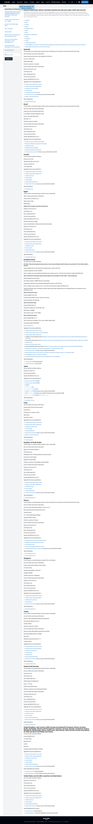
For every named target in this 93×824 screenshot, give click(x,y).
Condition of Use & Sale (31, 599)
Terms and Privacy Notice (29, 821)
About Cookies (8, 31)
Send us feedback (40, 821)
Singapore (27, 38)
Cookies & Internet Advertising (32, 92)
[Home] (7, 2)
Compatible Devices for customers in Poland (35, 354)
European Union (29, 28)
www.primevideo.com (30, 101)
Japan (26, 30)
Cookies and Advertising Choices (33, 344)
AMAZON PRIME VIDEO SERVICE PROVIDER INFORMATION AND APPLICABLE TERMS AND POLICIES (12, 14)
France (66, 336)
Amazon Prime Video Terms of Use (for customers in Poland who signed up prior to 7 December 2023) (49, 352)
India (26, 32)
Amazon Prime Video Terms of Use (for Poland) (36, 332)
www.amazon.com (29, 811)
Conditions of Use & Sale (31, 426)
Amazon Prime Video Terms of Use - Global (12, 20)
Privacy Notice (28, 90)
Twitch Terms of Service (31, 94)
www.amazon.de (29, 361)
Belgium (45, 336)
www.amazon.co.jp (29, 400)
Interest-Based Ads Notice (31, 656)
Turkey (26, 40)
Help (46, 821)
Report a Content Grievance (32, 96)
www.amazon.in (29, 439)
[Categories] (77, 2)
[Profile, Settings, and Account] (79, 2)
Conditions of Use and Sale (31, 88)
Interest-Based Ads (29, 250)
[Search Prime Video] (69, 2)
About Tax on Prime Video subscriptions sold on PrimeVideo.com (11, 41)
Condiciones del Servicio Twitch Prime (34, 548)
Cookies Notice (28, 179)
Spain (73, 336)
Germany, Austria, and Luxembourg (56, 336)
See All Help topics (9, 50)
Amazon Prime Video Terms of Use (33, 84)
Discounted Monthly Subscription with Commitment (12, 46)
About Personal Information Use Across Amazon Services (12, 35)
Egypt (26, 26)
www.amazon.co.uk (30, 771)
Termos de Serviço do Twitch (32, 151)
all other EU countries (82, 340)
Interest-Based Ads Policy (31, 181)
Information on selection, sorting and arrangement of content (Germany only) (44, 348)
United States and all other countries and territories (37, 46)
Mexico (27, 36)
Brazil (26, 22)
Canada (27, 24)
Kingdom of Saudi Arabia (31, 34)
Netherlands (78, 336)
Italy (70, 336)
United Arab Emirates (30, 42)
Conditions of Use (29, 175)
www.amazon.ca (29, 189)
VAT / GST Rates (9, 28)
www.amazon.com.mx (30, 553)
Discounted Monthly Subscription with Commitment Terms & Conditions (42, 356)
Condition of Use (29, 713)
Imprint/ (28, 325)
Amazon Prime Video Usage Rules (11, 24)
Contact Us (8, 58)
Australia (27, 20)
